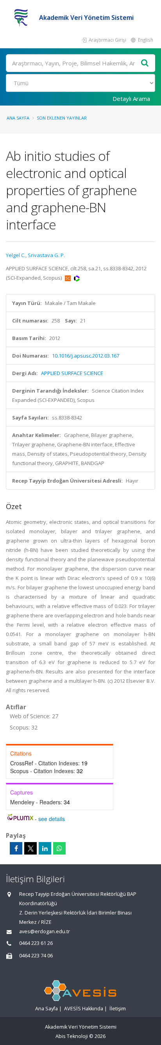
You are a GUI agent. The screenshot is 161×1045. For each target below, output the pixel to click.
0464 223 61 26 (36, 943)
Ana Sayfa (18, 118)
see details (51, 819)
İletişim (117, 1008)
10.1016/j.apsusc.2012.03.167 (85, 355)
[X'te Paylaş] (30, 848)
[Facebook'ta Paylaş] (16, 848)
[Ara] (145, 63)
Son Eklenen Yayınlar (62, 118)
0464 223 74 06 (36, 955)
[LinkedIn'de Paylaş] (45, 848)
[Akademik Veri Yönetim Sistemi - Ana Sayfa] (22, 17)
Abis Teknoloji (71, 1036)
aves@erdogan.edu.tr (44, 931)
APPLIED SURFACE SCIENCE (72, 373)
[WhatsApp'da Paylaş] (59, 848)
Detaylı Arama (131, 98)
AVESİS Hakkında (83, 1008)
